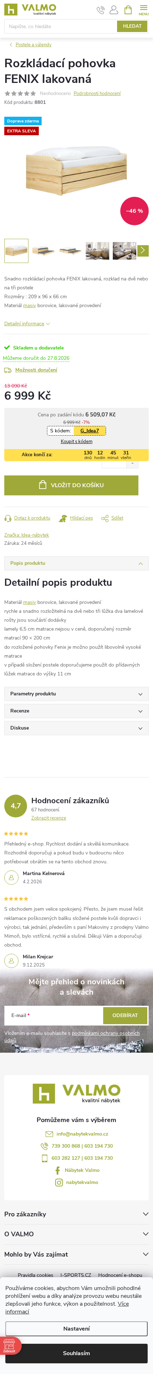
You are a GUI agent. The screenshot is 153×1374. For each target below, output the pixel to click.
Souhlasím (76, 1353)
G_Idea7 (89, 430)
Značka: (26, 535)
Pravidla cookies (35, 1275)
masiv (29, 305)
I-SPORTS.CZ (75, 1275)
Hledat (132, 26)
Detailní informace (24, 323)
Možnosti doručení (36, 370)
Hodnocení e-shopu (120, 1275)
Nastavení (76, 1329)
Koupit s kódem (77, 441)
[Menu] (143, 9)
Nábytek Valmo (82, 1170)
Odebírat (125, 1015)
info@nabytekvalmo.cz (82, 1134)
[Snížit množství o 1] (132, 463)
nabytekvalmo (82, 1182)
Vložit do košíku (77, 485)
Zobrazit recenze (48, 818)
